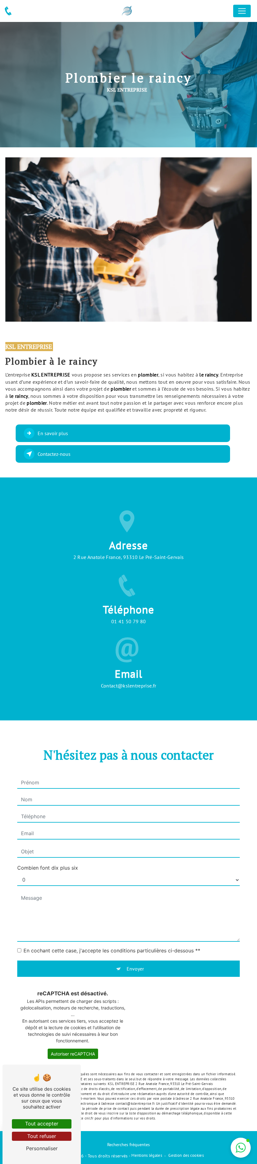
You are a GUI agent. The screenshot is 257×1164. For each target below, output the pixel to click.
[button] (241, 1148)
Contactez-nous (54, 454)
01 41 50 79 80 (128, 621)
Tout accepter (41, 1123)
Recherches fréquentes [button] (128, 1144)
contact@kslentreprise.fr (128, 685)
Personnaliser (42, 1148)
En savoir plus (53, 433)
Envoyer (135, 969)
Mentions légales (146, 1155)
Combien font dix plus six (47, 868)
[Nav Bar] (242, 11)
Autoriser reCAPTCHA (73, 1053)
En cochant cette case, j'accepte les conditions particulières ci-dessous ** (112, 950)
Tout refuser (41, 1136)
